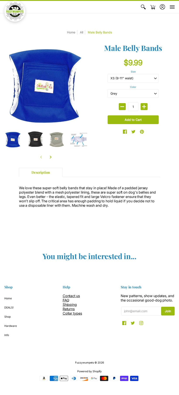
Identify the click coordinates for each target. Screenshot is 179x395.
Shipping (70, 304)
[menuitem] (143, 7)
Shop (7, 316)
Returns (69, 309)
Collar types (72, 313)
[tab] (41, 172)
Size (133, 71)
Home (8, 298)
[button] (143, 7)
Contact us (71, 296)
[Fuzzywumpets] (14, 11)
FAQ (66, 300)
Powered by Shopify (89, 371)
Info (6, 335)
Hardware (10, 325)
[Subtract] (122, 106)
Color (133, 86)
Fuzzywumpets (84, 362)
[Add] (144, 106)
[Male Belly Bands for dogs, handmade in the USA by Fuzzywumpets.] (13, 139)
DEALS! (9, 307)
